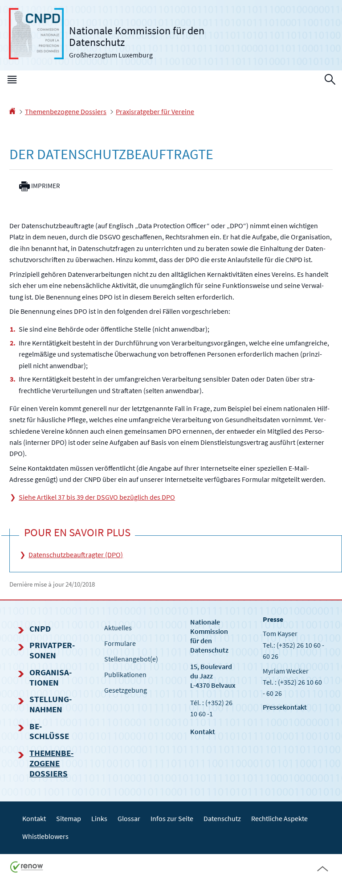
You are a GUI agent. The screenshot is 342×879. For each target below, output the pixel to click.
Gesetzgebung (125, 690)
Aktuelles (118, 627)
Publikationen (125, 674)
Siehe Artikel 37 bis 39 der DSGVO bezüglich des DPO (97, 497)
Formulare (120, 643)
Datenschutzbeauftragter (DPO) (75, 554)
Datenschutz (222, 818)
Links (99, 818)
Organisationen (50, 677)
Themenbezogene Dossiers (65, 111)
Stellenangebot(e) (131, 658)
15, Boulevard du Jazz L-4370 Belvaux (213, 676)
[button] (12, 81)
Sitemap (68, 818)
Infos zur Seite (172, 818)
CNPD (40, 628)
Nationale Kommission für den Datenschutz (209, 635)
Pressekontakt (285, 706)
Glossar (129, 818)
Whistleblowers (45, 836)
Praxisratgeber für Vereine (155, 111)
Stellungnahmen (50, 704)
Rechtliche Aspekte (279, 818)
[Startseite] (12, 111)
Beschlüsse (49, 731)
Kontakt (202, 731)
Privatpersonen (52, 650)
